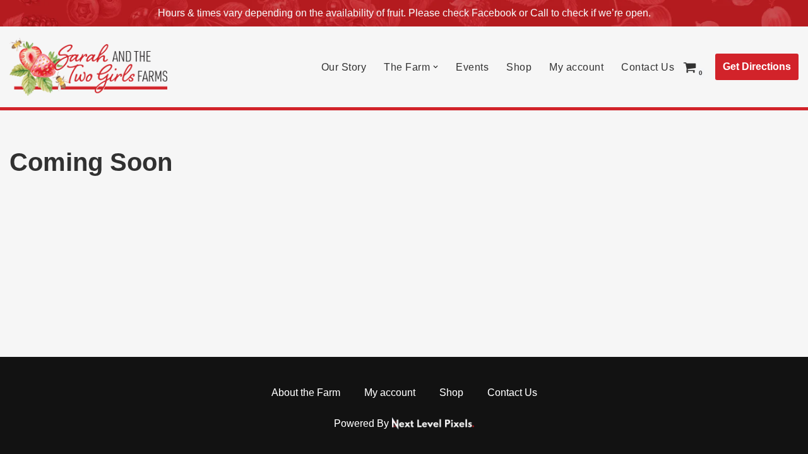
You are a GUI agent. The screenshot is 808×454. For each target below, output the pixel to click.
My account (576, 67)
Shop (519, 67)
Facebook (494, 13)
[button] (435, 66)
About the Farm (305, 392)
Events (472, 67)
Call (539, 13)
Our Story (344, 67)
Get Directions (757, 66)
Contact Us (647, 67)
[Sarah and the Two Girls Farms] (88, 67)
